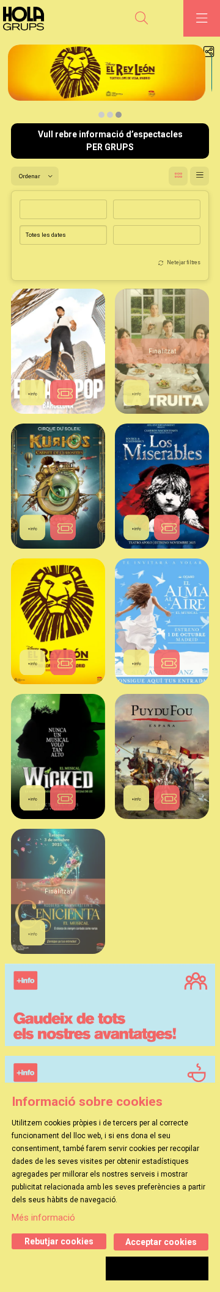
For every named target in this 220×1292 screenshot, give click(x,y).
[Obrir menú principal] (201, 18)
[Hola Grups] (27, 18)
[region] (110, 84)
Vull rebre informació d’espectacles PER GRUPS (110, 140)
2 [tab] (110, 115)
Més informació (43, 1217)
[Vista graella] (199, 176)
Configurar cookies (157, 1268)
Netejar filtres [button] (183, 262)
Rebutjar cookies (59, 1241)
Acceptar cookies (161, 1242)
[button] (63, 392)
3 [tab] (119, 115)
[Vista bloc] (178, 176)
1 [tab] (101, 115)
